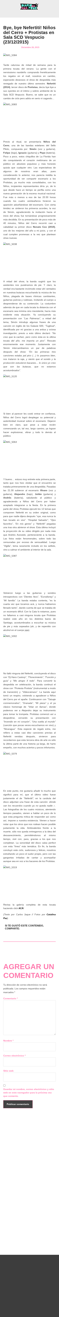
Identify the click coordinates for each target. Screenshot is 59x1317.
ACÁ (21, 908)
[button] (29, 13)
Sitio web (8, 1070)
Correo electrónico (14, 1055)
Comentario (10, 998)
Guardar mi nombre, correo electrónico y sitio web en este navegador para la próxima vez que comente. (28, 1092)
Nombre (8, 1040)
